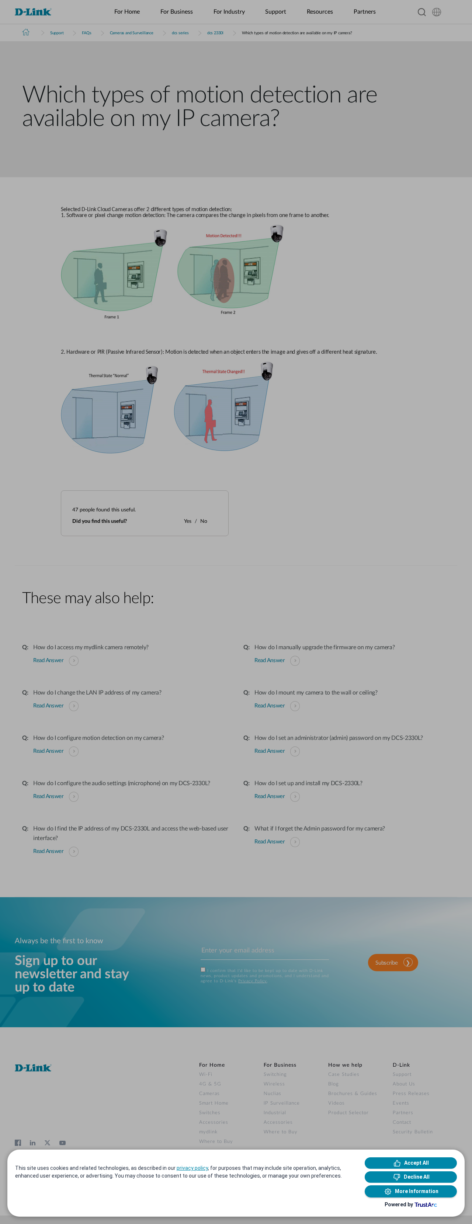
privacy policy (192, 1168)
